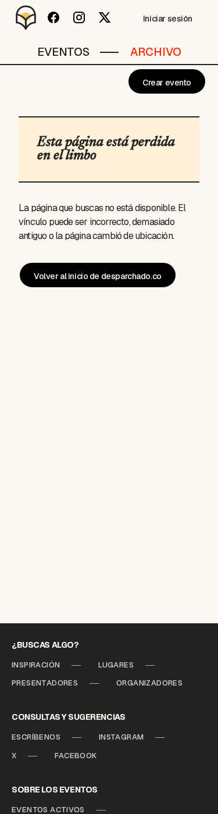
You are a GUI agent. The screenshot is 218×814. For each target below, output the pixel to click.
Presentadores (45, 683)
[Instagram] (79, 17)
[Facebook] (53, 17)
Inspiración (36, 665)
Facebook (76, 756)
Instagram (121, 737)
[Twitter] (104, 17)
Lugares (116, 665)
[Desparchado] (26, 17)
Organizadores (149, 683)
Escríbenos (36, 737)
